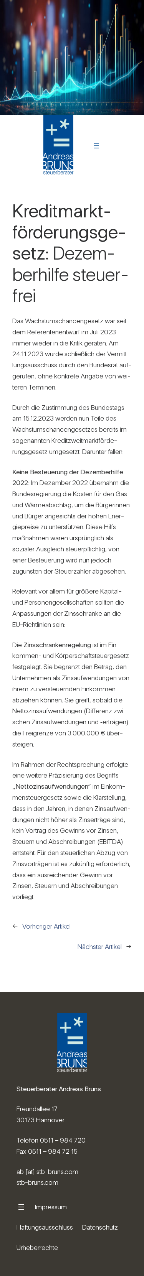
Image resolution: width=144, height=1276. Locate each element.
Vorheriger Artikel (46, 926)
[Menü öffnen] (96, 145)
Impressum (51, 1207)
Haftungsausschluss (45, 1227)
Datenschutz (100, 1227)
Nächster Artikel (100, 946)
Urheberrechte (37, 1247)
